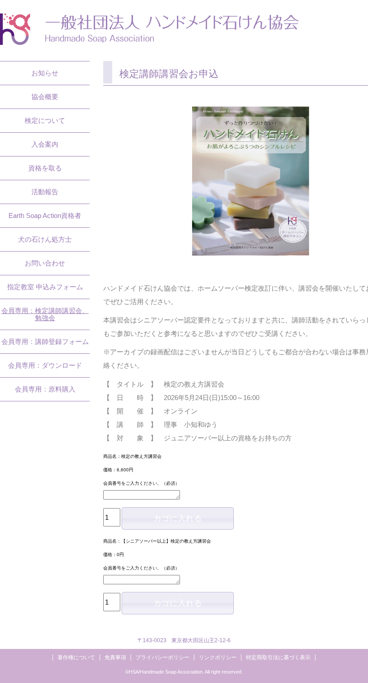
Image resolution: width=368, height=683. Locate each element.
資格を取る (45, 168)
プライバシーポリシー (162, 657)
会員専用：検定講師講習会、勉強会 (45, 314)
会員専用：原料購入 (45, 389)
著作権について (76, 657)
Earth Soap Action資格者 (45, 215)
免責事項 (115, 657)
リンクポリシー (218, 657)
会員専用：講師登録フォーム (45, 341)
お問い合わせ (45, 263)
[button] (178, 518)
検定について (45, 120)
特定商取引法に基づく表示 (278, 657)
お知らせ (44, 73)
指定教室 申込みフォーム (45, 287)
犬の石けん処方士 (45, 239)
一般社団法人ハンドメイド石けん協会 (149, 29)
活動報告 (44, 192)
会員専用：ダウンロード (45, 365)
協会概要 (44, 96)
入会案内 (44, 144)
